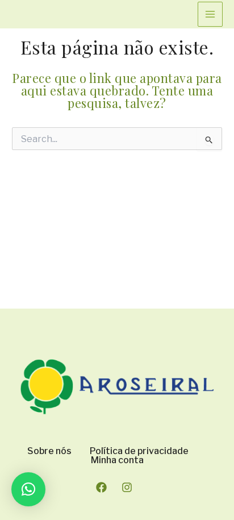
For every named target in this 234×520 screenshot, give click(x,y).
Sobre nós (49, 451)
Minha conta (117, 460)
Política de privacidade (139, 451)
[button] (28, 489)
